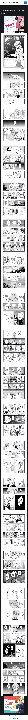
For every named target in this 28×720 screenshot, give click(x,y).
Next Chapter (14, 718)
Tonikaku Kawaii (9, 2)
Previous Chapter (14, 716)
